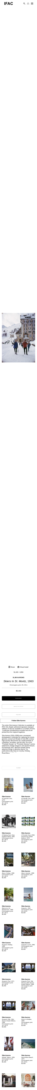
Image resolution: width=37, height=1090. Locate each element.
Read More (6, 753)
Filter (18, 767)
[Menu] (32, 3)
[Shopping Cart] (28, 3)
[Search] (24, 3)
